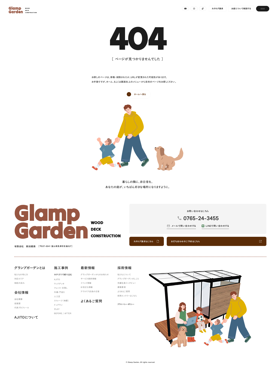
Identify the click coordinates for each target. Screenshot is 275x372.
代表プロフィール (21, 307)
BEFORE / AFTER (62, 313)
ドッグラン (58, 305)
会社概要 (18, 299)
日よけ (57, 309)
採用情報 (124, 268)
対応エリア (19, 278)
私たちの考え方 (21, 274)
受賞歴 (17, 303)
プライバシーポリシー (125, 304)
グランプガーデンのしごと (128, 278)
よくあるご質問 (91, 301)
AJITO (57, 279)
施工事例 (61, 268)
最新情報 (88, 268)
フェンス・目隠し (60, 288)
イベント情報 (86, 283)
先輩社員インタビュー (126, 283)
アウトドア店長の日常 (90, 291)
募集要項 (121, 287)
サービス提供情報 (88, 278)
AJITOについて (26, 317)
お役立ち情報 (87, 287)
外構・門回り (59, 292)
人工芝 (57, 296)
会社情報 (21, 292)
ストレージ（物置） (61, 300)
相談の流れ (19, 283)
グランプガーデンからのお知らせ (95, 274)
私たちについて (124, 274)
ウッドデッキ (59, 283)
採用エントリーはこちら (127, 296)
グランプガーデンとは (29, 268)
